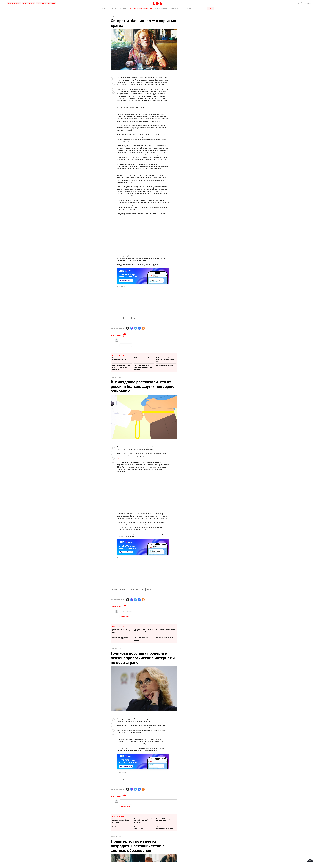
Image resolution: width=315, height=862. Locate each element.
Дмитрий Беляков (123, 286)
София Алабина (122, 807)
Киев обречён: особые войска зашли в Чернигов (165, 630)
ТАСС (160, 786)
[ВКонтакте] (139, 328)
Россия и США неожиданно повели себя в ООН (120, 638)
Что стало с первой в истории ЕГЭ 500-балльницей (143, 630)
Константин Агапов (123, 557)
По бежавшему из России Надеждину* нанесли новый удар (165, 359)
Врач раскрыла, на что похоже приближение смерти (121, 358)
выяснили (142, 534)
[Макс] (131, 328)
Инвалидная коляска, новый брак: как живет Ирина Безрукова (121, 367)
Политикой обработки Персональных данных (142, 8)
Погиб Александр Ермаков (164, 366)
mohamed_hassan (123, 441)
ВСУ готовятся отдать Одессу (143, 358)
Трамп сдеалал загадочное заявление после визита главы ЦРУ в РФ (144, 367)
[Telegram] (135, 328)
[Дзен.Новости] (127, 328)
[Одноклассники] (143, 328)
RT (118, 458)
